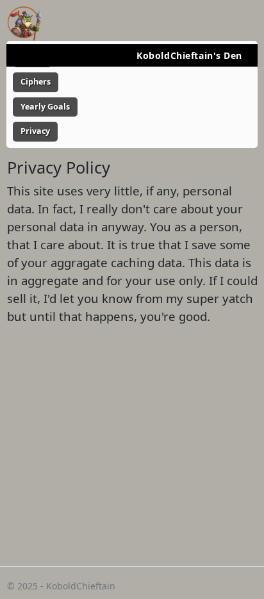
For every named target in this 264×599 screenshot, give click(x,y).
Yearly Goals (45, 106)
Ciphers (36, 81)
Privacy (35, 131)
